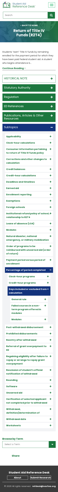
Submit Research (40, 477)
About (17, 477)
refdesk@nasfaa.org (42, 486)
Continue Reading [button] (13, 68)
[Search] (51, 15)
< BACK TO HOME (29, 25)
